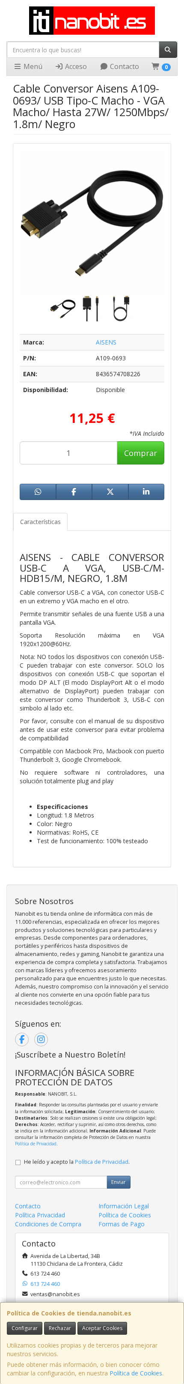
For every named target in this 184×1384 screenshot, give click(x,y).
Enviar (118, 1182)
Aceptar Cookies (102, 1328)
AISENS (106, 342)
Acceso (75, 66)
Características (40, 522)
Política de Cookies (136, 1373)
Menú (32, 66)
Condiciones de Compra (48, 1224)
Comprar (140, 453)
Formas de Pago (121, 1224)
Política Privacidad (40, 1215)
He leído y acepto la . (77, 1161)
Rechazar (60, 1328)
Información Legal (123, 1206)
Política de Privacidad (35, 1144)
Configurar (25, 1328)
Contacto (123, 66)
